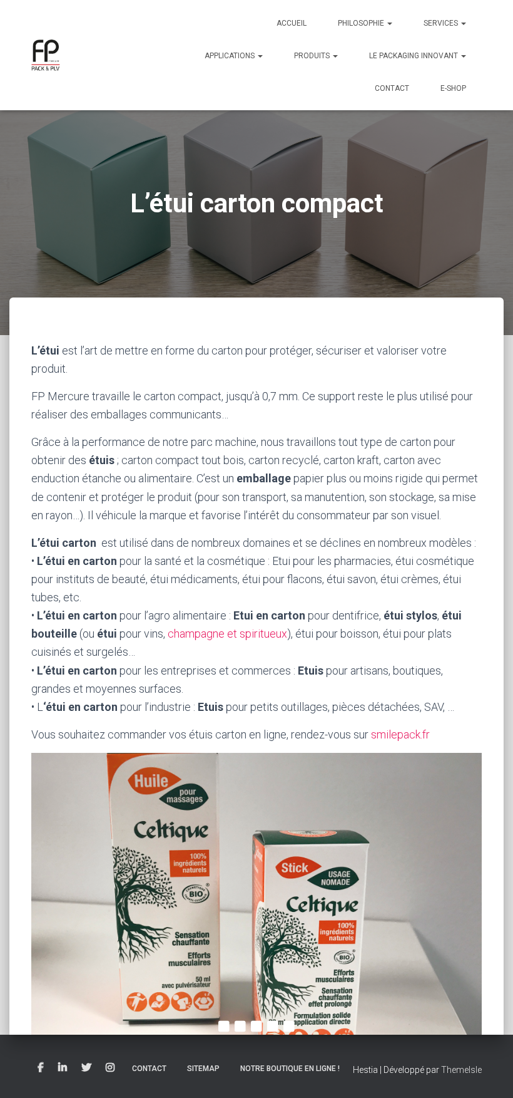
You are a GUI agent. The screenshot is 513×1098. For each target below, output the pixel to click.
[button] (389, 23)
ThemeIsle (461, 1070)
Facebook (40, 1068)
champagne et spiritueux (227, 633)
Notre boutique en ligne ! (290, 1068)
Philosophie (362, 23)
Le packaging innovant (414, 55)
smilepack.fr (400, 734)
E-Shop (453, 88)
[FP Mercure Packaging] (45, 55)
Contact (392, 88)
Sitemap (203, 1068)
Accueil (292, 23)
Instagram (110, 1068)
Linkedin (62, 1068)
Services (442, 23)
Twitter (86, 1068)
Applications (230, 55)
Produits (313, 55)
